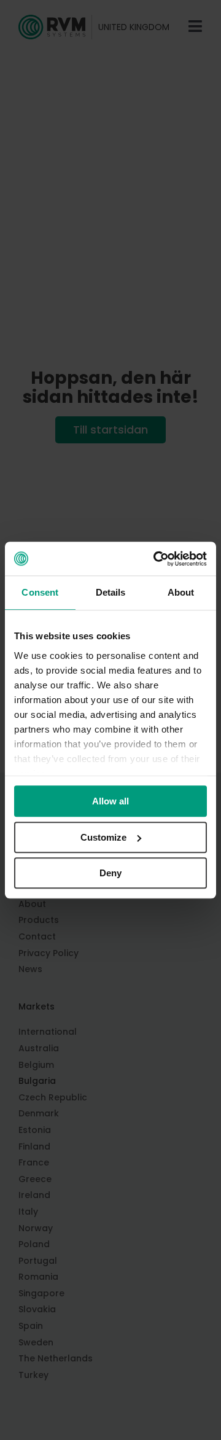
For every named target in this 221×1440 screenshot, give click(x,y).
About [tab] (181, 592)
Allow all (110, 801)
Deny (110, 873)
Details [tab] (111, 592)
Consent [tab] (39, 592)
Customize (103, 837)
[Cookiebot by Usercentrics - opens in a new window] (156, 559)
